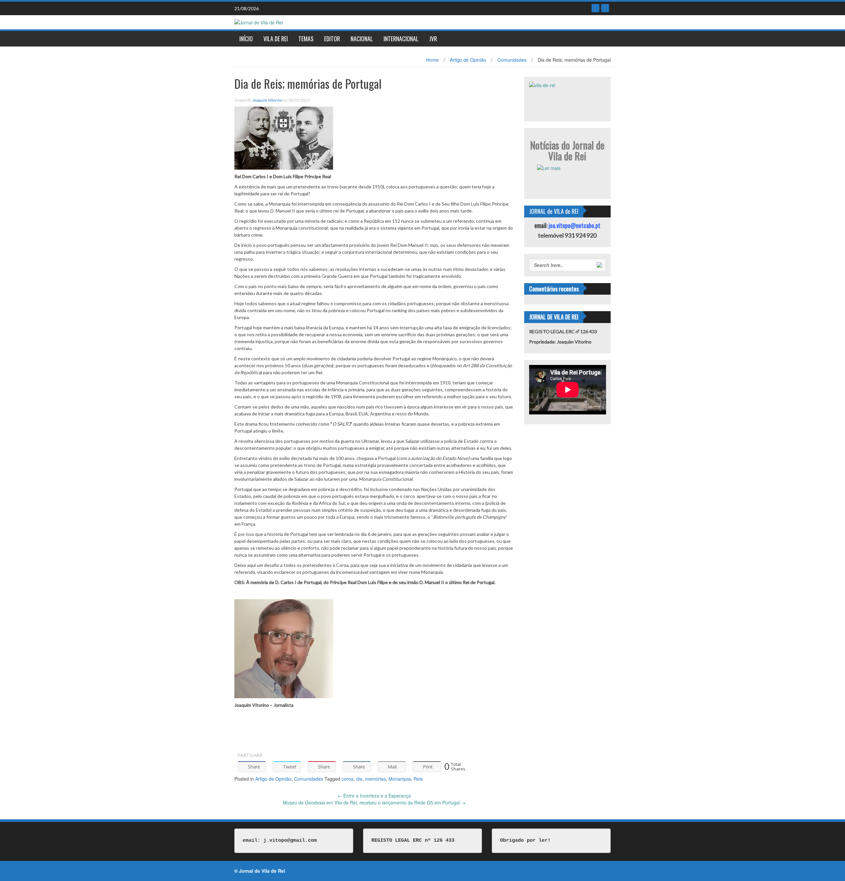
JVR (433, 38)
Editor (332, 38)
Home (432, 59)
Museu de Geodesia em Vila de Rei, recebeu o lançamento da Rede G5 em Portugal (374, 802)
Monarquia (400, 778)
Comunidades (511, 59)
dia (359, 778)
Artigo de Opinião (468, 59)
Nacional (362, 38)
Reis (418, 778)
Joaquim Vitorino (267, 100)
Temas (306, 38)
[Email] (605, 8)
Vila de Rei (275, 38)
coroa (348, 778)
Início (246, 38)
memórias (375, 778)
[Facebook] (595, 8)
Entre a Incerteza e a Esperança (374, 795)
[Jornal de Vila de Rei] (258, 21)
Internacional (401, 38)
